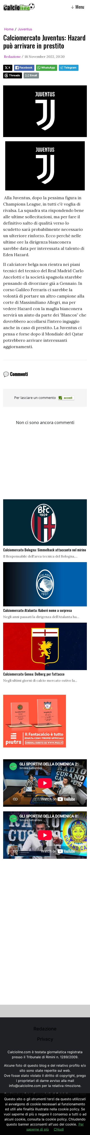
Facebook (25, 67)
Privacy (45, 1039)
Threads (14, 75)
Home (9, 29)
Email (33, 75)
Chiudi (59, 1129)
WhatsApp (48, 67)
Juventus (25, 29)
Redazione (12, 56)
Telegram (70, 67)
